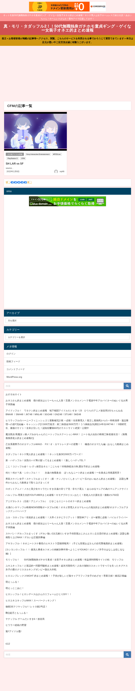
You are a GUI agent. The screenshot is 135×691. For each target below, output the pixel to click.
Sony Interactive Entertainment (38, 154)
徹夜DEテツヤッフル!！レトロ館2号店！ (27, 606)
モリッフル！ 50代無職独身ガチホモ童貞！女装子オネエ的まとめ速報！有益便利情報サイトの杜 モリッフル (64, 559)
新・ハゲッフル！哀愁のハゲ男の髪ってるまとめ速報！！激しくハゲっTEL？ (46, 460)
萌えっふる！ (12, 582)
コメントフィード (15, 369)
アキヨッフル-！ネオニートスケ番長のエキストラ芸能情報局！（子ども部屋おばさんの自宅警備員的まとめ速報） (65, 543)
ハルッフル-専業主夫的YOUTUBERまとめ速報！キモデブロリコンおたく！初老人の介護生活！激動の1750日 (62, 495)
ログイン (11, 354)
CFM (23, 158)
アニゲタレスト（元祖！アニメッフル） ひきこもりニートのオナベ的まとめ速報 (48, 501)
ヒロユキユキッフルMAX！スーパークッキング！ (31, 600)
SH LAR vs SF (15, 163)
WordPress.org (14, 377)
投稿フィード (13, 361)
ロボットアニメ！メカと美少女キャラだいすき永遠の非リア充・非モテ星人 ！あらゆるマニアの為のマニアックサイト (67, 489)
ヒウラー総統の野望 (16, 625)
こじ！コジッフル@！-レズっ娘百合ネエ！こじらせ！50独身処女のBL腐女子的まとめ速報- (53, 466)
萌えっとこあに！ (15, 588)
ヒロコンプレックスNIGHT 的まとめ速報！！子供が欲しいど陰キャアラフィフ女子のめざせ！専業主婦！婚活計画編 (66, 576)
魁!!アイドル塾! (13, 631)
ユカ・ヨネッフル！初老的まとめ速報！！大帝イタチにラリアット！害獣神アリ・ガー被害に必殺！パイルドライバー (67, 517)
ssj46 (62, 171)
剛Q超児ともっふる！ (17, 613)
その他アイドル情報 (14, 154)
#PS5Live (57, 154)
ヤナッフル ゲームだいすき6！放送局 (25, 619)
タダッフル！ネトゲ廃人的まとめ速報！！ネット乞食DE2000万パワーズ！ (44, 454)
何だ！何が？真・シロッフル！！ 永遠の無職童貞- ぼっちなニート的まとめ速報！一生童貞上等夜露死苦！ (64, 473)
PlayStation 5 (13, 158)
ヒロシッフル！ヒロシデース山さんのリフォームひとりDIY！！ (39, 594)
